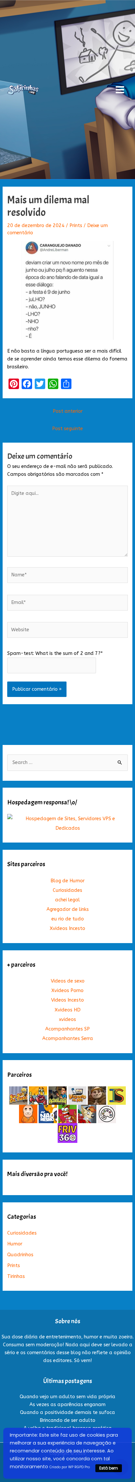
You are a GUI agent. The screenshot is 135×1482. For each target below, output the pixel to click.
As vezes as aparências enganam (67, 1404)
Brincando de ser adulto (67, 1420)
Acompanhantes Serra (67, 1038)
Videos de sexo (68, 981)
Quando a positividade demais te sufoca (67, 1412)
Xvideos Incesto (67, 928)
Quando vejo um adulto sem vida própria (67, 1397)
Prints (75, 225)
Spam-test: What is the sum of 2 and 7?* (55, 653)
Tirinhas (16, 1276)
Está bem (108, 1468)
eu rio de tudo (67, 919)
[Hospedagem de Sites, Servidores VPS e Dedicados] (67, 823)
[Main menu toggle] (119, 89)
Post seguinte (67, 428)
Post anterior (68, 411)
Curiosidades (67, 890)
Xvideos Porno (67, 990)
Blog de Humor (67, 881)
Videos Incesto (67, 1000)
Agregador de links (68, 909)
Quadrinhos (20, 1255)
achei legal (67, 900)
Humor (14, 1244)
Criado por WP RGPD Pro (69, 1467)
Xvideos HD (68, 1010)
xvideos (67, 1019)
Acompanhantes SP (67, 1029)
